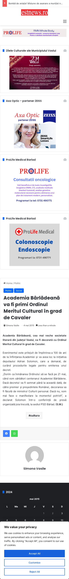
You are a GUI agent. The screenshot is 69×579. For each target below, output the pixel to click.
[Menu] (64, 21)
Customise (34, 562)
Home (9, 283)
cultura (35, 415)
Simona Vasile (12, 325)
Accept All (34, 553)
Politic (17, 283)
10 (62, 520)
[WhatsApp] (14, 433)
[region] (34, 550)
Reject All (34, 571)
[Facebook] (6, 433)
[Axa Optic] (34, 32)
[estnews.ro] (34, 12)
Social (19, 290)
